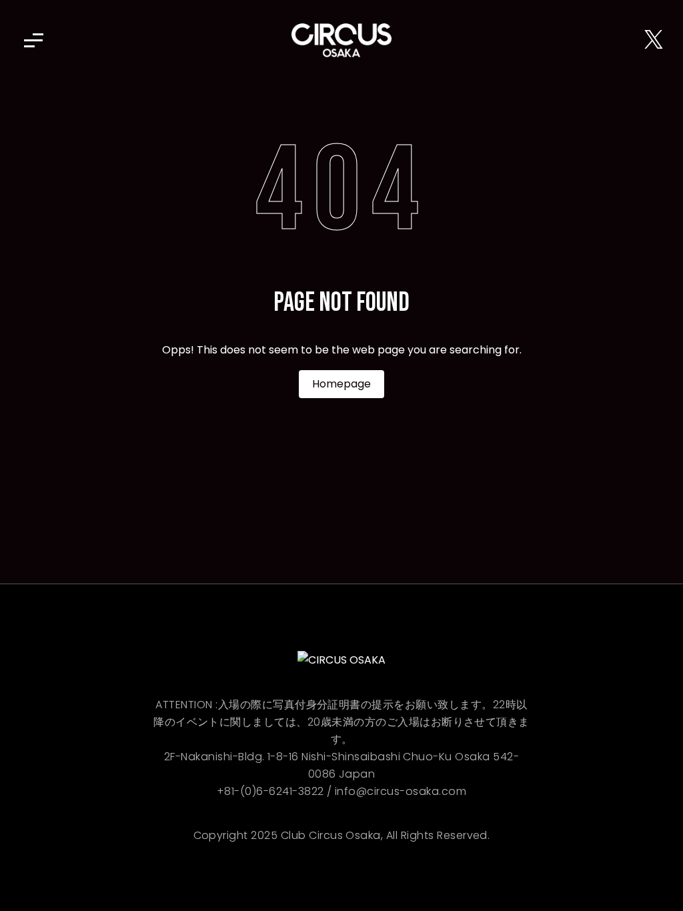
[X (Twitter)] (653, 40)
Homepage (341, 383)
